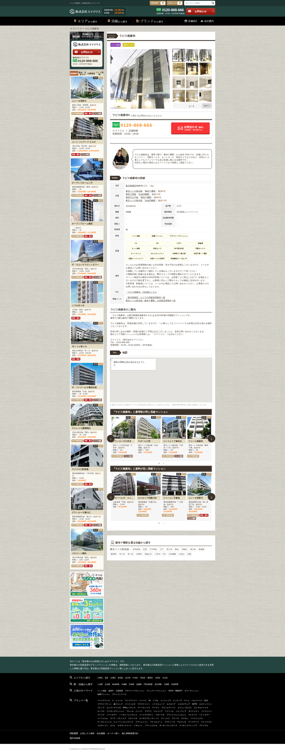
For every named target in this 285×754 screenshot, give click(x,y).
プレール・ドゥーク (134, 711)
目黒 (189, 554)
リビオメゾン (102, 725)
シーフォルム (102, 718)
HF (149, 700)
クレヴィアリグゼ (114, 708)
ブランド (151, 21)
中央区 (135, 678)
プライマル (203, 725)
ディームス (165, 718)
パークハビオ (130, 704)
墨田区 (150, 678)
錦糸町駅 (115, 684)
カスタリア (171, 704)
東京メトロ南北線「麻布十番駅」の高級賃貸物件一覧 (151, 300)
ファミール (169, 711)
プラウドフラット (104, 704)
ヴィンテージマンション (156, 691)
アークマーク (193, 722)
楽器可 (111, 691)
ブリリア (100, 715)
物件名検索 (75, 738)
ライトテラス (206, 722)
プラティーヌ (169, 722)
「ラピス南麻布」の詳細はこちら (141, 292)
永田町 (139, 554)
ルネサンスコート (125, 725)
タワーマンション (192, 691)
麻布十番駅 (150, 191)
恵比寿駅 (158, 684)
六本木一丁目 (160, 554)
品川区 (128, 678)
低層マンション (103, 694)
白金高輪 (172, 554)
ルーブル (100, 711)
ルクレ (112, 725)
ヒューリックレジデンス (123, 722)
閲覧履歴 (74, 733)
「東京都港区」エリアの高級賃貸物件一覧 (145, 297)
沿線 (119, 21)
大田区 (157, 678)
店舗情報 (133, 130)
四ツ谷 (130, 554)
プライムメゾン (141, 722)
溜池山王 (148, 554)
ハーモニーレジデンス (128, 715)
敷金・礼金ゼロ (82, 73)
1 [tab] (158, 463)
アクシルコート (156, 722)
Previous (110, 438)
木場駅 (124, 684)
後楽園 (201, 549)
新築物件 (74, 73)
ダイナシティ (194, 711)
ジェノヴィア (181, 711)
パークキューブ (158, 704)
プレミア (100, 708)
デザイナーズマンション (135, 691)
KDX (206, 700)
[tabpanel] (123, 438)
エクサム (184, 718)
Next (211, 438)
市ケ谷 (122, 554)
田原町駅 (174, 684)
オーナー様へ (113, 733)
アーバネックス (144, 708)
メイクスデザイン (146, 715)
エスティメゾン (205, 704)
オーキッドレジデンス (168, 725)
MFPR (194, 704)
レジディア (177, 700)
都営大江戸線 (132, 197)
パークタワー (112, 715)
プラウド (148, 711)
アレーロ (175, 718)
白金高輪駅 (144, 194)
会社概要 (101, 733)
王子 (162, 549)
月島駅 (166, 684)
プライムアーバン (168, 708)
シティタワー (204, 715)
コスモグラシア (184, 704)
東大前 (193, 549)
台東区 (113, 678)
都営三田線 (131, 194)
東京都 (129, 186)
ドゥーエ (142, 700)
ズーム (186, 700)
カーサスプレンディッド (149, 718)
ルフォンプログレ (185, 708)
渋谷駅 (131, 684)
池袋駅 (139, 684)
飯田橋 (113, 554)
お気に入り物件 (87, 733)
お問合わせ (201, 11)
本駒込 (184, 549)
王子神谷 (153, 549)
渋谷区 (142, 678)
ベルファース (196, 700)
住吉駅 (107, 684)
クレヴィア (192, 715)
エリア (87, 21)
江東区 (100, 678)
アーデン (155, 708)
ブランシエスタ (151, 725)
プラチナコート (143, 704)
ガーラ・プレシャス (118, 718)
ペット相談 (99, 73)
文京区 (165, 678)
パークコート (206, 711)
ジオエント (138, 725)
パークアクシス (103, 700)
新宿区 (120, 678)
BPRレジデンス (129, 708)
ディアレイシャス (104, 722)
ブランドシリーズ (119, 694)
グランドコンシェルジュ (176, 715)
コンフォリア (165, 700)
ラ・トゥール (117, 700)
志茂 (145, 549)
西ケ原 (169, 549)
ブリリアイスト (131, 700)
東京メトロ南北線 (134, 191)
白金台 (181, 554)
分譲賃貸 (91, 73)
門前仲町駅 (148, 684)
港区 (134, 186)
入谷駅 (100, 684)
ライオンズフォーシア (188, 725)
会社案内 (209, 21)
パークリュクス (196, 718)
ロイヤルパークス (201, 708)
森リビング (118, 704)
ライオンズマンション (115, 711)
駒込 (177, 549)
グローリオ (160, 715)
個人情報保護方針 (130, 733)
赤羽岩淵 (136, 549)
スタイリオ (132, 718)
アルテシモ (181, 722)
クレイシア (158, 711)
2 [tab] (163, 463)
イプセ (155, 700)
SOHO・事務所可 (175, 691)
